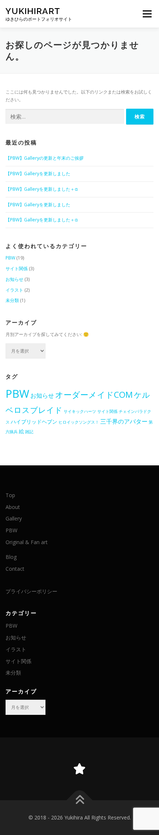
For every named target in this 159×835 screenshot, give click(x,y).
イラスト (14, 290)
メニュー (147, 14)
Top (10, 495)
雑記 (29, 431)
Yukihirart (33, 11)
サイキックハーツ (80, 411)
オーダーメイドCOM (94, 394)
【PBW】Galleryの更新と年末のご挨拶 (45, 158)
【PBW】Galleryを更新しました (38, 173)
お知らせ (14, 279)
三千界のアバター (124, 421)
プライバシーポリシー (31, 591)
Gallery (14, 518)
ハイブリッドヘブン (34, 421)
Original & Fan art (27, 542)
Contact (15, 568)
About (13, 506)
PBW (10, 258)
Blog (11, 556)
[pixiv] (79, 768)
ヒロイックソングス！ (78, 422)
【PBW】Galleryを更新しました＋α (42, 189)
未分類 (12, 300)
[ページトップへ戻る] (80, 800)
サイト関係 (17, 268)
